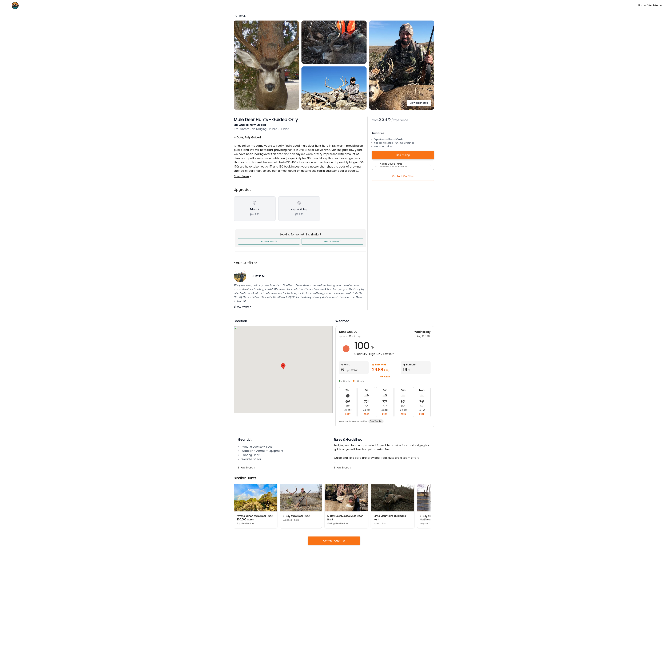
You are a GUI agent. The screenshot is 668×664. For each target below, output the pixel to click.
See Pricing (403, 155)
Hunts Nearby (332, 241)
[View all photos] (401, 109)
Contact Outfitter (403, 176)
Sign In (642, 5)
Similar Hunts (269, 241)
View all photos (419, 103)
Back (242, 16)
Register (654, 5)
